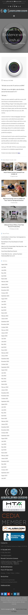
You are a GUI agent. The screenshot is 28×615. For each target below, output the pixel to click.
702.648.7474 (10, 1)
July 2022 (3, 372)
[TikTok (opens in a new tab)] (20, 6)
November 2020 (5, 430)
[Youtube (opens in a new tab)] (16, 6)
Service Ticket (18, 1)
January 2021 (4, 424)
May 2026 (3, 273)
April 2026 (3, 276)
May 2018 (3, 464)
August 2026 (4, 264)
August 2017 (4, 475)
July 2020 (3, 441)
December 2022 (5, 358)
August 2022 (4, 370)
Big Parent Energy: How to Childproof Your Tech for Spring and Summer (14, 199)
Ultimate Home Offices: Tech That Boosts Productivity (14, 225)
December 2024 (5, 321)
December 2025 (5, 287)
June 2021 (3, 410)
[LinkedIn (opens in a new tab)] (14, 6)
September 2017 (5, 472)
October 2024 (4, 327)
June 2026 (3, 270)
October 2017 (4, 469)
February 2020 (4, 455)
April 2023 (3, 347)
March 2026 (4, 278)
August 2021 (4, 404)
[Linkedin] (15, 594)
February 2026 (4, 281)
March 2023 (4, 350)
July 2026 (3, 267)
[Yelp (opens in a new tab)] (18, 6)
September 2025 (5, 295)
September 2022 (5, 367)
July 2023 (3, 338)
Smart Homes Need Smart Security (9, 251)
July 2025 (3, 301)
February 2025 (4, 315)
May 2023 (3, 344)
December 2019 (5, 461)
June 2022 (3, 375)
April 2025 (3, 310)
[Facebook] (2, 594)
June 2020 (3, 444)
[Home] (3, 43)
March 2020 (4, 452)
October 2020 (4, 432)
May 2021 (3, 412)
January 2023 (4, 355)
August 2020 (4, 438)
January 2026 (4, 284)
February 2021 (4, 421)
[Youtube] (8, 594)
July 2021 (3, 407)
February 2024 (4, 330)
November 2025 (5, 290)
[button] (14, 16)
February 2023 (4, 353)
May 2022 (3, 378)
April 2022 (3, 381)
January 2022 (4, 390)
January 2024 (4, 333)
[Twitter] (5, 594)
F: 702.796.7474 (5, 552)
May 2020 (3, 447)
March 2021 (4, 418)
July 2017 (3, 478)
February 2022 (4, 387)
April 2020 (3, 449)
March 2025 (4, 313)
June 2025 (3, 304)
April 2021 (3, 415)
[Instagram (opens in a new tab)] (12, 6)
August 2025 (4, 298)
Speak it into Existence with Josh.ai (17, 43)
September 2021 (5, 401)
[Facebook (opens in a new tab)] (10, 6)
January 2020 (4, 458)
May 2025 (3, 307)
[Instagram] (11, 594)
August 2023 (4, 335)
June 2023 (3, 341)
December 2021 (5, 392)
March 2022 (4, 384)
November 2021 (5, 395)
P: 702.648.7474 (6, 549)
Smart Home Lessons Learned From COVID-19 (14, 173)
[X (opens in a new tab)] (8, 6)
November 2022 (5, 361)
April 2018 (3, 467)
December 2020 (5, 427)
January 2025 (4, 318)
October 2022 (4, 364)
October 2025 (4, 293)
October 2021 (4, 398)
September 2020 (5, 435)
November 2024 (5, 324)
